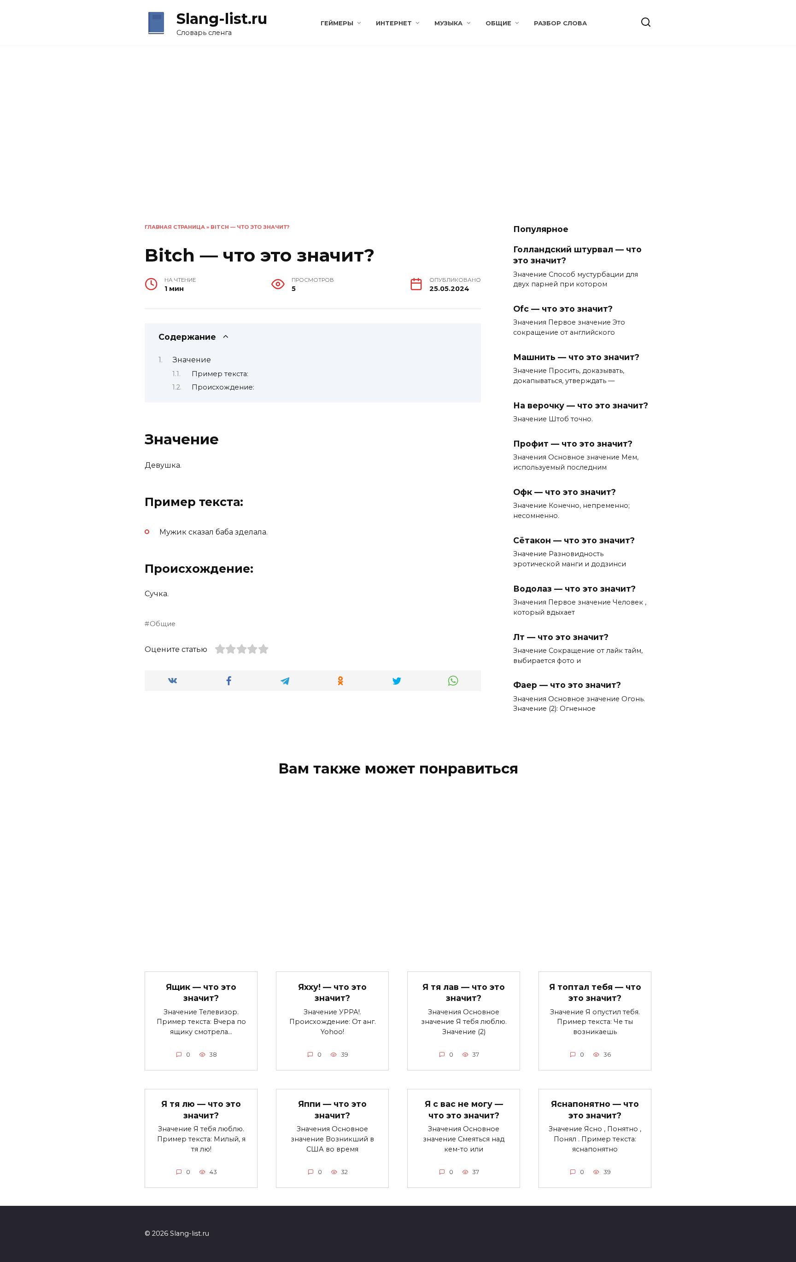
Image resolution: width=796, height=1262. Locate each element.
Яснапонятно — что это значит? (595, 1109)
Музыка (448, 23)
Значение (192, 359)
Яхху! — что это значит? (332, 992)
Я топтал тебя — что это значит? (595, 992)
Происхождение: (223, 387)
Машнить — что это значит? (576, 357)
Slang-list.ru (221, 19)
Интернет (394, 23)
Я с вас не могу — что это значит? (464, 1109)
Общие (498, 23)
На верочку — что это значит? (580, 405)
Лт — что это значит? (561, 636)
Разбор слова (560, 23)
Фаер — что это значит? (567, 685)
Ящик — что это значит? (201, 992)
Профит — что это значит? (572, 443)
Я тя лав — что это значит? (463, 992)
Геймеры (337, 23)
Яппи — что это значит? (332, 1109)
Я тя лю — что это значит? (201, 1109)
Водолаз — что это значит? (574, 588)
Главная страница (175, 227)
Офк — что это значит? (564, 492)
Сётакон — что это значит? (574, 540)
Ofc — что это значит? (563, 309)
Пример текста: (220, 374)
